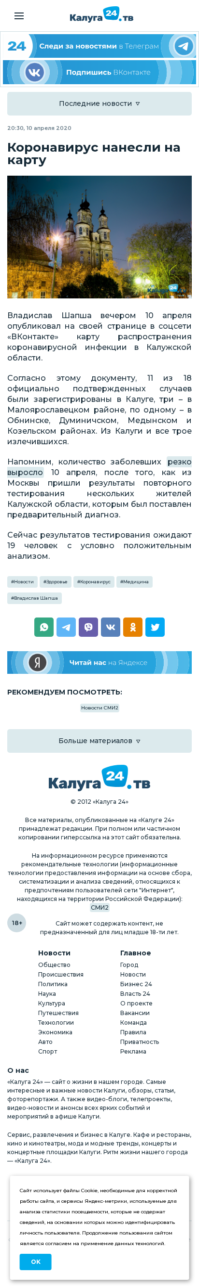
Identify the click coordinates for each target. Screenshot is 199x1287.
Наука (47, 993)
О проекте (136, 1003)
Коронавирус (95, 581)
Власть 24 (135, 993)
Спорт (47, 1051)
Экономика (55, 1032)
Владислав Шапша (36, 598)
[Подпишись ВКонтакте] (99, 72)
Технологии (56, 1022)
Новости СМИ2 (99, 708)
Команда (133, 1022)
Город (129, 964)
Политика (53, 984)
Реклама (133, 1051)
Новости (24, 581)
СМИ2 (100, 907)
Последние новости (95, 103)
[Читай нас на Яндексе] (99, 662)
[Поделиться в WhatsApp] (44, 627)
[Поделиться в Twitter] (155, 627)
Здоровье (57, 581)
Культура (51, 1003)
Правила (133, 1032)
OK (36, 1261)
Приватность (139, 1041)
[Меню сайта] (19, 16)
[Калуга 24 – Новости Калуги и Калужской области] (101, 14)
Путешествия (58, 1013)
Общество (54, 964)
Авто (45, 1041)
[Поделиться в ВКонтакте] (110, 627)
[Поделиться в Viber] (88, 627)
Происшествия (61, 974)
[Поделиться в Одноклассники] (133, 627)
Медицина (136, 581)
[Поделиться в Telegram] (66, 627)
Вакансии (135, 1013)
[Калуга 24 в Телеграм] (99, 46)
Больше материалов (95, 740)
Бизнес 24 (136, 984)
